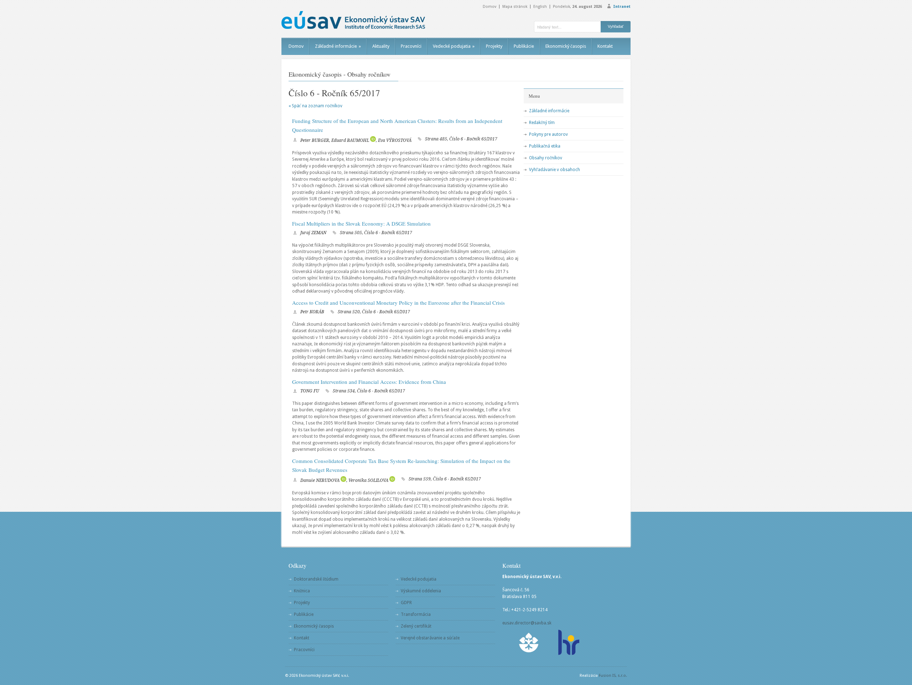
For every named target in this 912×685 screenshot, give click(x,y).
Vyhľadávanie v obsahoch (554, 169)
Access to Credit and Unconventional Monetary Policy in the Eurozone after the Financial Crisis (398, 302)
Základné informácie (338, 46)
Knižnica (302, 590)
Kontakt (605, 46)
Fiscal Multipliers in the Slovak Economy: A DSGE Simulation (361, 223)
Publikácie (524, 46)
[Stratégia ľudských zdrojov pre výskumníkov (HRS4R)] (568, 642)
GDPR (406, 602)
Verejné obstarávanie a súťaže (430, 637)
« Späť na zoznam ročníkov (315, 105)
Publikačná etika (544, 146)
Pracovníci (411, 46)
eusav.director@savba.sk (526, 622)
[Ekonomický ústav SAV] (353, 20)
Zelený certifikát (416, 626)
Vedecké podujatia (454, 46)
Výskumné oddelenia (421, 590)
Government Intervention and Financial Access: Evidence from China (369, 381)
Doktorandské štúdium (316, 579)
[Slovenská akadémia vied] (529, 642)
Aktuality (380, 46)
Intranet (622, 6)
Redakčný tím (542, 122)
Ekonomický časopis (565, 46)
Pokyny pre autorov (548, 134)
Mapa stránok (514, 7)
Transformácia (416, 614)
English (540, 7)
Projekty (494, 46)
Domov (489, 7)
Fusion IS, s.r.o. (613, 675)
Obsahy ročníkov (545, 157)
